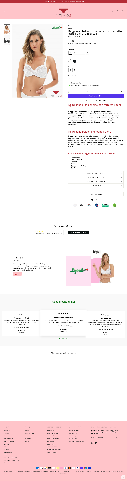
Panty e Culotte (8, 438)
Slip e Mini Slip (29, 433)
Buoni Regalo (73, 438)
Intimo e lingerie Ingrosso (76, 441)
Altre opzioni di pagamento (96, 100)
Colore (74, 58)
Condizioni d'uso (52, 452)
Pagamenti (50, 444)
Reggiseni (6, 433)
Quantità (72, 75)
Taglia (71, 49)
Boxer (27, 430)
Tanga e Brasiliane (8, 441)
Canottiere (28, 436)
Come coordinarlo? (96, 177)
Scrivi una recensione (78, 232)
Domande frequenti (53, 433)
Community (72, 436)
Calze (27, 441)
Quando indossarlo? (96, 173)
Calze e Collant (7, 452)
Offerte (5, 463)
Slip (4, 436)
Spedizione (82, 43)
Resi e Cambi (51, 441)
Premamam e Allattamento (11, 460)
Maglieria (6, 449)
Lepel (70, 28)
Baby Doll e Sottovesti (10, 457)
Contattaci (50, 430)
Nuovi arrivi (6, 430)
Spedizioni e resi (95, 185)
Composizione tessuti (96, 181)
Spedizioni (50, 436)
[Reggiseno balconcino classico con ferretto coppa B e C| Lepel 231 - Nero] (19, 411)
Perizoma (6, 444)
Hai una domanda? (96, 194)
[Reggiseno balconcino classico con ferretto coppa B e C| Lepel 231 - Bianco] (16, 411)
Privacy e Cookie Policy (54, 449)
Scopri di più (18, 397)
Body (5, 446)
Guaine (5, 455)
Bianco (70, 61)
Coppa (71, 66)
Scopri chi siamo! (74, 430)
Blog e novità (73, 433)
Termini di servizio (52, 446)
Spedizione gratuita (53, 438)
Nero (74, 61)
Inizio (70, 26)
